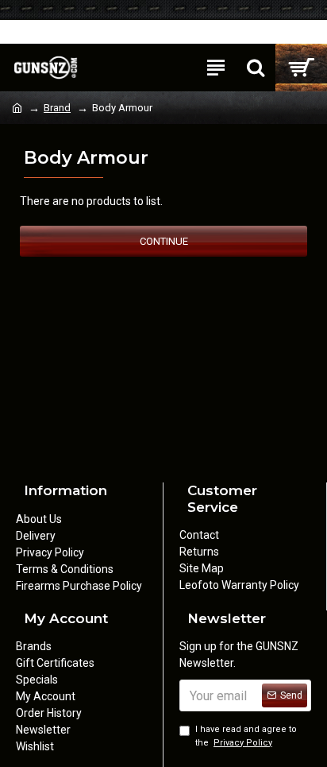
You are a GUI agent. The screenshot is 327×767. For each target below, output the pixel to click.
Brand (57, 108)
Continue (164, 241)
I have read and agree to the (246, 736)
